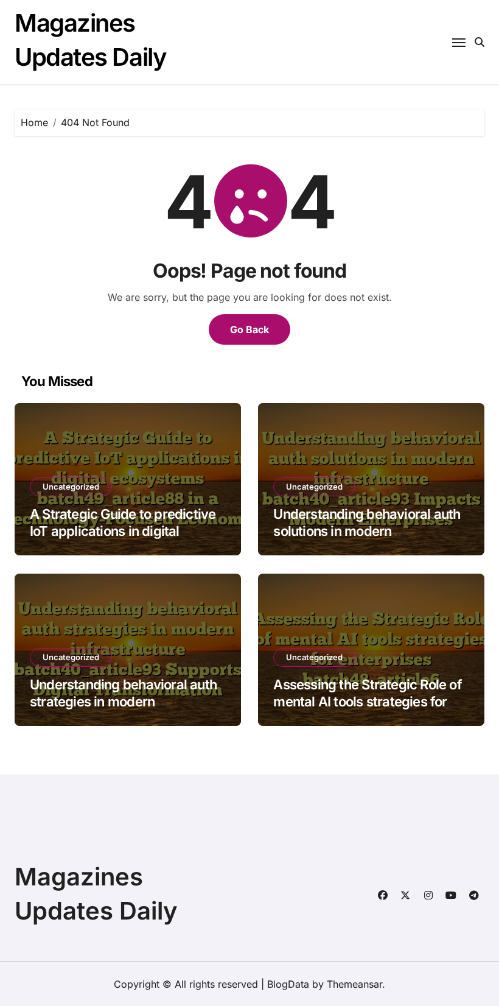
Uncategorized (71, 486)
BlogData (288, 984)
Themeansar (354, 984)
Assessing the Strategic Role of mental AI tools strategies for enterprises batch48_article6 (367, 702)
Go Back (249, 329)
